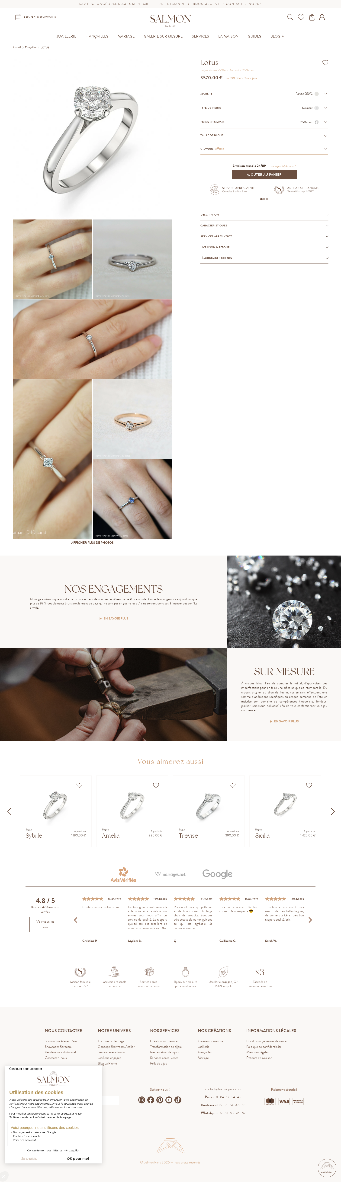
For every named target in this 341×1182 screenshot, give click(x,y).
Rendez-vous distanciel (60, 1052)
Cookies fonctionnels (26, 1136)
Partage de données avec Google (34, 1132)
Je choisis (29, 1159)
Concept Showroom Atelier (116, 1046)
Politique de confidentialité (264, 1046)
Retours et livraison (259, 1057)
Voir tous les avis (45, 924)
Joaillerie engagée (109, 1057)
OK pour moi (78, 1159)
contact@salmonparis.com (223, 1089)
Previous (76, 920)
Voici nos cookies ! (24, 1140)
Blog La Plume (107, 1063)
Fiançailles (205, 1052)
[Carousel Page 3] (267, 199)
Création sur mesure (163, 1041)
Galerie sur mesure (210, 1041)
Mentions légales (257, 1052)
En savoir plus (115, 619)
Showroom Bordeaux (58, 1046)
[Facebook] (150, 1099)
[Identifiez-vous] (322, 18)
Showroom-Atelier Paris (61, 1041)
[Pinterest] (159, 1099)
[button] (327, 1168)
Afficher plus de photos (92, 542)
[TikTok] (177, 1099)
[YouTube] (168, 1099)
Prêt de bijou (158, 1063)
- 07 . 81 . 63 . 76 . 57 (223, 1112)
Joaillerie (203, 1046)
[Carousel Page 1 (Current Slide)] (261, 199)
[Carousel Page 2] (264, 199)
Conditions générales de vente (266, 1041)
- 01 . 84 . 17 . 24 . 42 (223, 1096)
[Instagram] (141, 1099)
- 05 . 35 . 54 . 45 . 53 (223, 1105)
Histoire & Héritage (111, 1041)
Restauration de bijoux (165, 1052)
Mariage (203, 1057)
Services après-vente (164, 1057)
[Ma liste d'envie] (302, 17)
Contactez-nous (56, 1057)
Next (310, 920)
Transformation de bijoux (166, 1046)
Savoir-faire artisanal (111, 1052)
